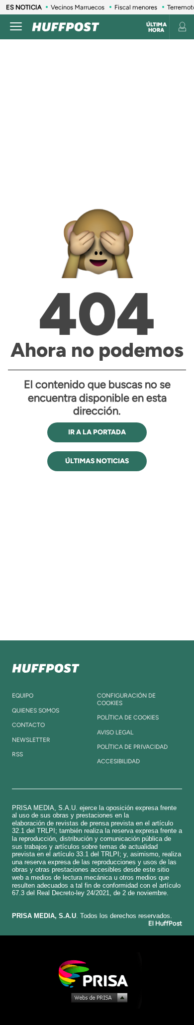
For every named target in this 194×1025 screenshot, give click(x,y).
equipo (22, 695)
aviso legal (115, 732)
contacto (28, 724)
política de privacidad (132, 746)
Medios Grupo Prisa (97, 997)
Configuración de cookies (126, 699)
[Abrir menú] (16, 27)
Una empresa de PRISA (97, 973)
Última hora (156, 27)
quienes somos (35, 710)
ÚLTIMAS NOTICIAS (97, 461)
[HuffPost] (46, 666)
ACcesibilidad (118, 761)
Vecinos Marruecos (77, 7)
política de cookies (128, 717)
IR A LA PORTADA (97, 432)
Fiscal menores (135, 7)
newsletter (31, 739)
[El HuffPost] (65, 27)
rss (17, 754)
